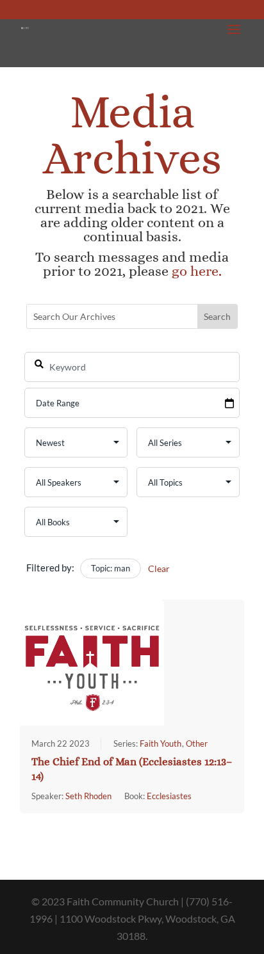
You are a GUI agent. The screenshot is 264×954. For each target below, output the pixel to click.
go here (195, 271)
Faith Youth (160, 743)
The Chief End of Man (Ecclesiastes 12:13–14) (131, 769)
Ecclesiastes (169, 796)
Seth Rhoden (88, 796)
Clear (159, 568)
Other (197, 743)
